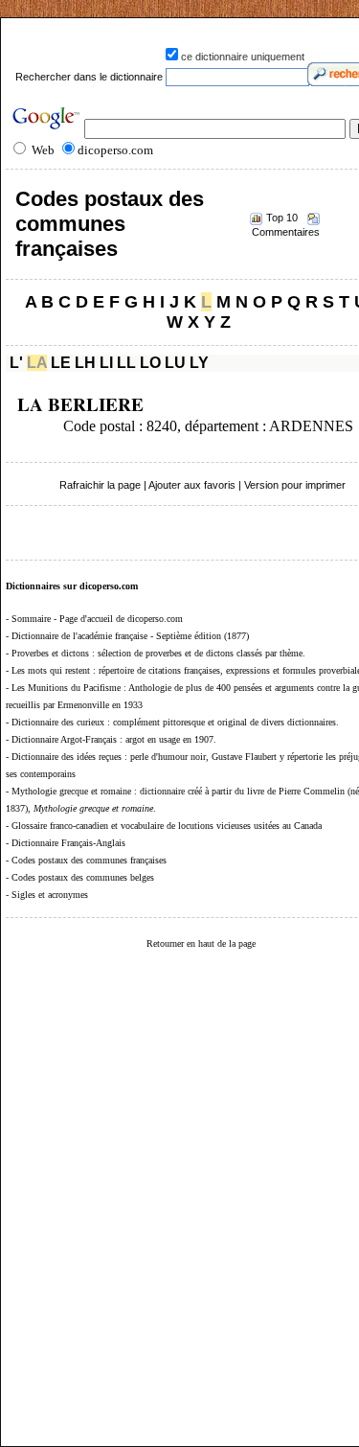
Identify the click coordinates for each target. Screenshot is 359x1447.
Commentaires (286, 232)
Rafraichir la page (100, 485)
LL (126, 363)
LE (61, 363)
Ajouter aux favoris (192, 485)
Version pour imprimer (295, 485)
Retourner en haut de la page (201, 943)
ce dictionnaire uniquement (242, 56)
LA (37, 363)
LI (106, 363)
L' (16, 363)
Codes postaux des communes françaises (109, 224)
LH (85, 363)
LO (150, 363)
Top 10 (282, 217)
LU (175, 363)
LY (199, 363)
